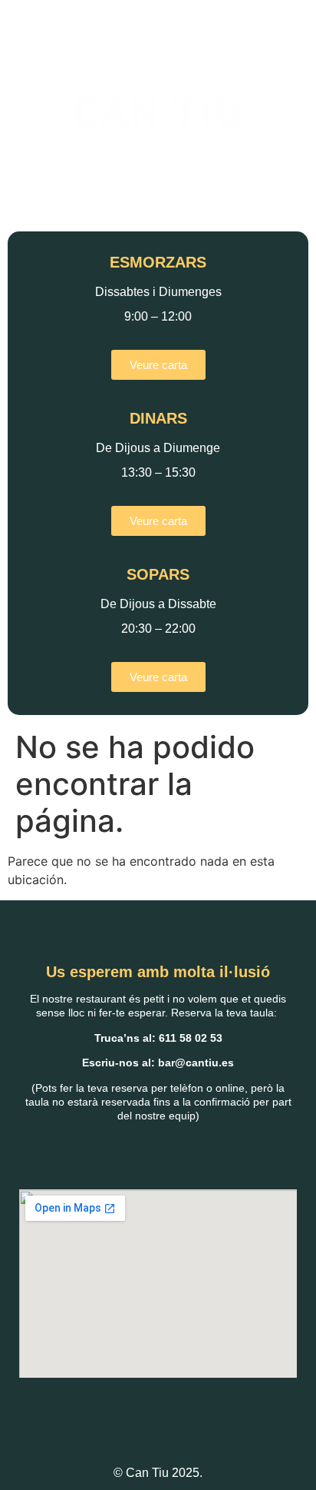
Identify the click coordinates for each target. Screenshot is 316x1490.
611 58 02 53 (190, 1038)
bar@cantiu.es (196, 1062)
